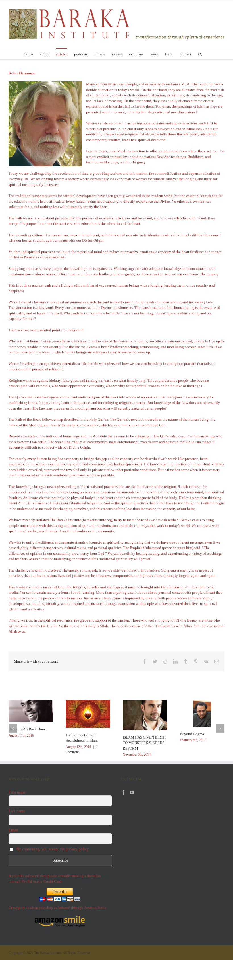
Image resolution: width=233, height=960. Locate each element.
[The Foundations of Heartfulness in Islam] (88, 713)
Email (13, 830)
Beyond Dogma (192, 734)
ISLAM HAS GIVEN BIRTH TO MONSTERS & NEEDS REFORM (144, 743)
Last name (17, 811)
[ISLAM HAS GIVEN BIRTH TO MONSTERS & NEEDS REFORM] (145, 714)
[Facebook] (123, 792)
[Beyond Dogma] (202, 713)
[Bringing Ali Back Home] (31, 710)
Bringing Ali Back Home (28, 729)
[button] (200, 53)
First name (17, 792)
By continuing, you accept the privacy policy (52, 849)
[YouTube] (132, 792)
